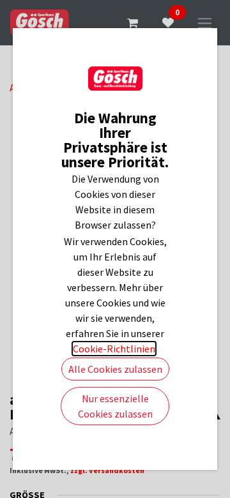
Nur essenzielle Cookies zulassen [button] (115, 406)
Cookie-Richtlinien (114, 348)
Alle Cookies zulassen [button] (115, 369)
